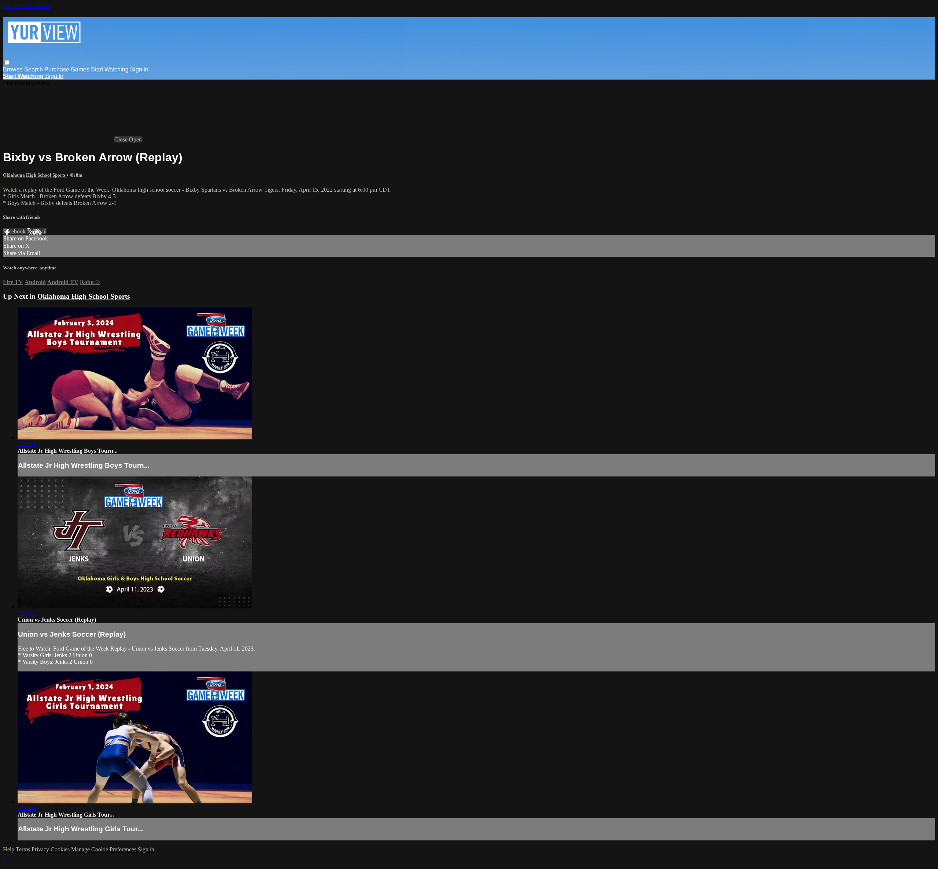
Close (121, 139)
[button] (6, 62)
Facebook (15, 231)
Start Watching (110, 69)
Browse (13, 69)
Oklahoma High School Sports (35, 175)
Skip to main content (27, 6)
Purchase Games (66, 69)
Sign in (139, 69)
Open (135, 139)
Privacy (41, 849)
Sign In (54, 76)
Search (34, 69)
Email (40, 231)
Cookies (61, 849)
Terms (24, 849)
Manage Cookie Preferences (104, 849)
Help (9, 849)
